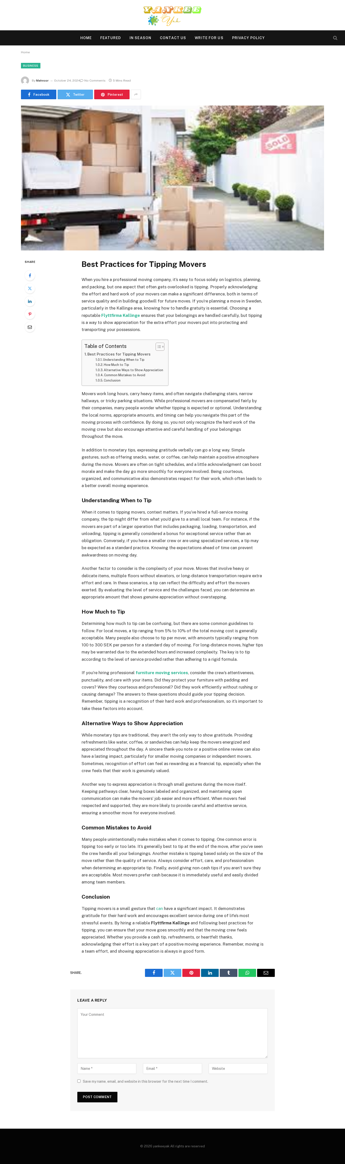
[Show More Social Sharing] (136, 94)
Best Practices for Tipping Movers (119, 354)
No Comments (95, 80)
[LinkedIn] (30, 301)
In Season (140, 38)
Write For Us (209, 38)
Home (86, 38)
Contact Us (173, 38)
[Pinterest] (30, 314)
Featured (110, 38)
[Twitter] (30, 288)
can (159, 908)
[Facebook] (30, 275)
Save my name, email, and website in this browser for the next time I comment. (145, 1081)
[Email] (30, 327)
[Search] (334, 38)
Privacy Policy (248, 38)
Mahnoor (42, 80)
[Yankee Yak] (172, 15)
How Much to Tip (116, 365)
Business (30, 65)
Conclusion (112, 380)
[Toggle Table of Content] (157, 346)
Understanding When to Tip (123, 360)
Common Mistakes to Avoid (124, 375)
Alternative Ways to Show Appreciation (133, 370)
